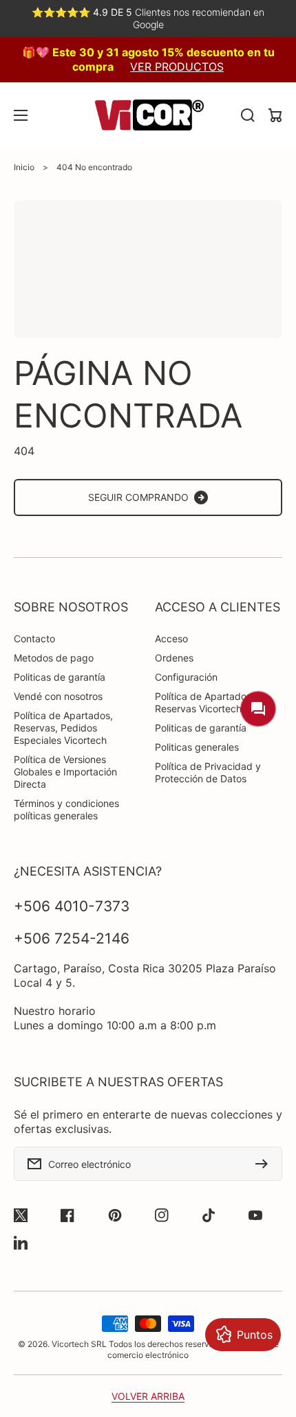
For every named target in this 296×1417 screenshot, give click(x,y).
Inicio (24, 167)
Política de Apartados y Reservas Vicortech (207, 702)
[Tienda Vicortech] (148, 115)
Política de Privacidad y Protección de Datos (208, 772)
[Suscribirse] (265, 1164)
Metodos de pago (54, 658)
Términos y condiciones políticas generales (66, 809)
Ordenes (174, 658)
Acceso (171, 638)
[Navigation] (21, 115)
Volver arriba (148, 1396)
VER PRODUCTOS (177, 66)
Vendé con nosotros (58, 696)
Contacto (34, 638)
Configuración (186, 677)
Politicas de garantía (59, 677)
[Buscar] (248, 115)
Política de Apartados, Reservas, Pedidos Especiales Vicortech (63, 728)
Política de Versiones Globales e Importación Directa (65, 771)
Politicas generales (197, 747)
